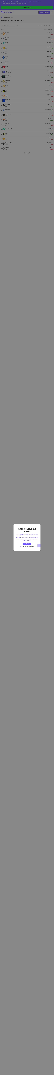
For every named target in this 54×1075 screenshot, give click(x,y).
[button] (27, 546)
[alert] (27, 537)
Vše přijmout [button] (27, 543)
